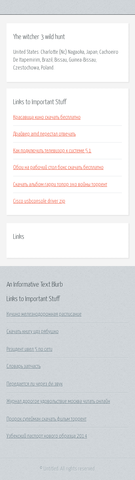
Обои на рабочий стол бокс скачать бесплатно (58, 167)
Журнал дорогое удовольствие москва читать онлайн (58, 401)
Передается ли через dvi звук (35, 384)
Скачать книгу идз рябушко (33, 331)
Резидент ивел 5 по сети (29, 349)
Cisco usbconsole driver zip (39, 201)
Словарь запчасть (24, 366)
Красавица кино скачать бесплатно (47, 117)
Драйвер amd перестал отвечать (44, 134)
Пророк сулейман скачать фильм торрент (47, 419)
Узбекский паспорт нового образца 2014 (47, 436)
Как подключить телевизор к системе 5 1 (52, 150)
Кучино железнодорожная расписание (44, 314)
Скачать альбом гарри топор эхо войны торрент (60, 184)
